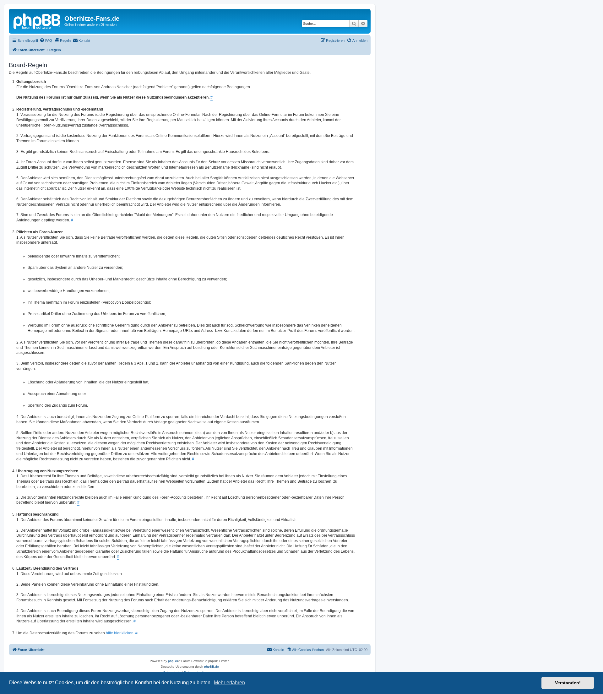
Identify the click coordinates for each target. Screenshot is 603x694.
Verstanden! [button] (568, 682)
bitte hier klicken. (120, 633)
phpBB (173, 661)
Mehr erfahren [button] (229, 682)
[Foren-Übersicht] (37, 20)
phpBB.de (211, 666)
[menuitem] (46, 40)
